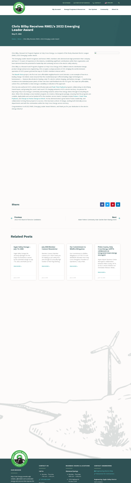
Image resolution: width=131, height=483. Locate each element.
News (19, 39)
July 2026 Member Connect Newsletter (50, 248)
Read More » (18, 266)
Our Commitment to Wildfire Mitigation (78, 248)
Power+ (76, 96)
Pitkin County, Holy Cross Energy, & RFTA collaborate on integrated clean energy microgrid (107, 251)
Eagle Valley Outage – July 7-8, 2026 (22, 248)
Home (14, 39)
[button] (119, 3)
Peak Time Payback (59, 87)
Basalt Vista (19, 74)
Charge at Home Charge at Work (33, 98)
